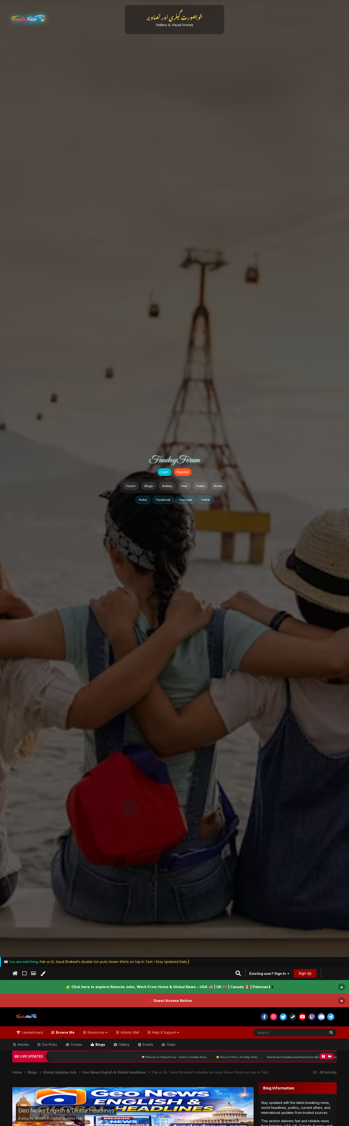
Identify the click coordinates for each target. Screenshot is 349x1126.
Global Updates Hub (66, 1118)
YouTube (185, 500)
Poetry (200, 486)
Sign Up (305, 973)
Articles (23, 1044)
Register (183, 472)
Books (218, 486)
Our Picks (49, 1044)
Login (164, 472)
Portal (143, 500)
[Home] (15, 973)
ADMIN (40, 1118)
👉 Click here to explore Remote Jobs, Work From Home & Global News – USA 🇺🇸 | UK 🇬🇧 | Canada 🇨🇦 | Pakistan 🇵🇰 (170, 987)
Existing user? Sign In (268, 973)
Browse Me (65, 1032)
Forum (131, 486)
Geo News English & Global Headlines (66, 1110)
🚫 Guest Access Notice (170, 1000)
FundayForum (174, 460)
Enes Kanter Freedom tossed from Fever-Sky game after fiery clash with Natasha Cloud (224, 1057)
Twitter (205, 500)
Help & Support (164, 1032)
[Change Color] (42, 973)
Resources (96, 1032)
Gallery (167, 486)
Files (184, 486)
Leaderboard (32, 1032)
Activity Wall (129, 1032)
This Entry (312, 1032)
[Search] (331, 1032)
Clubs (170, 1044)
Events (147, 1044)
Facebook (163, 500)
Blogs (149, 486)
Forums (76, 1044)
